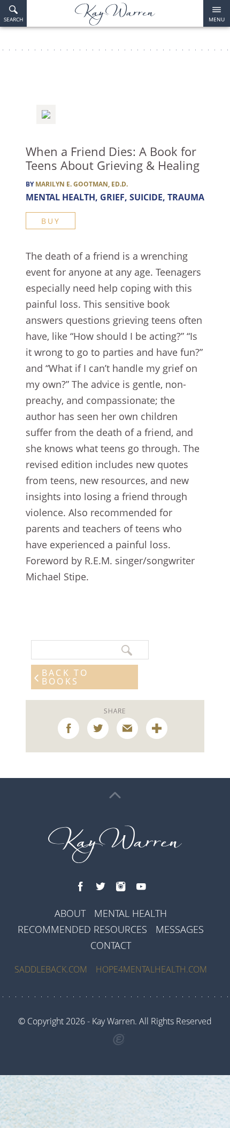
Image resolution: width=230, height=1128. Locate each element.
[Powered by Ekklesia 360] (119, 1040)
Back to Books (65, 677)
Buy (50, 221)
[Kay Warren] (115, 14)
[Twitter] (100, 887)
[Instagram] (121, 887)
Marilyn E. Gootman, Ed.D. (81, 184)
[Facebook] (80, 887)
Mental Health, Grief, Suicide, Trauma (115, 197)
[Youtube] (141, 887)
